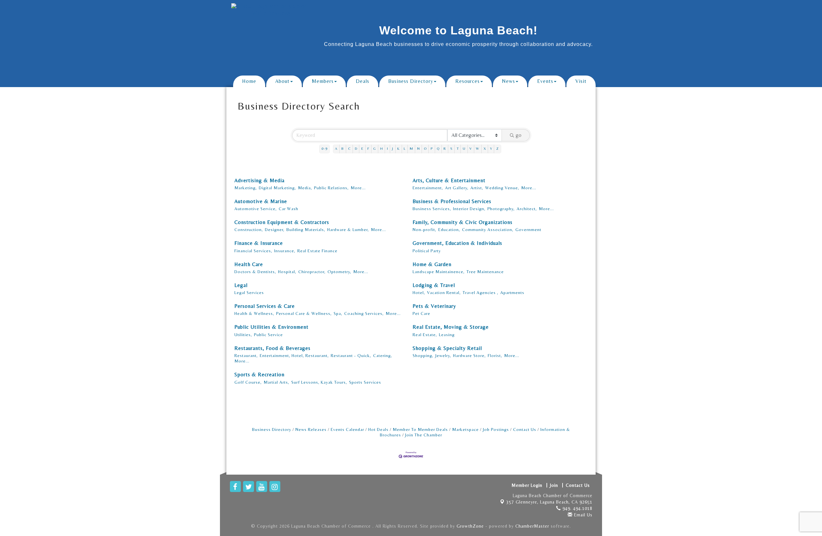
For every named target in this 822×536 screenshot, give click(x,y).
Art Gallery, (456, 187)
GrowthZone (470, 526)
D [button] (356, 149)
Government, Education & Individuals (457, 243)
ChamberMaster (532, 526)
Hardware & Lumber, (348, 229)
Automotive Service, (255, 208)
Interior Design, (469, 208)
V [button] (470, 149)
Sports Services (365, 382)
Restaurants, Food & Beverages (272, 348)
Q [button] (438, 149)
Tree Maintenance (485, 271)
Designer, (274, 229)
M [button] (411, 149)
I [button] (387, 149)
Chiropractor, (312, 271)
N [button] (418, 149)
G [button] (374, 149)
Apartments (512, 292)
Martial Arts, (276, 382)
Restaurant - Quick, (351, 355)
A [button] (336, 149)
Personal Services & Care (264, 306)
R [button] (444, 149)
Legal (241, 285)
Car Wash (288, 208)
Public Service (268, 334)
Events (545, 81)
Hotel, (419, 292)
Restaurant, (246, 355)
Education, (449, 229)
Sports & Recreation (259, 374)
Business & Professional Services (452, 201)
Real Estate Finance (317, 250)
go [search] (518, 135)
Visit (581, 81)
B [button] (342, 149)
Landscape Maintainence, (439, 271)
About (282, 81)
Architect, (527, 208)
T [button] (458, 149)
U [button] (464, 149)
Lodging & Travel (434, 285)
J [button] (392, 149)
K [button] (398, 149)
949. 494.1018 (576, 508)
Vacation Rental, (444, 292)
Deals (362, 81)
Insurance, (284, 250)
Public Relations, (331, 187)
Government (528, 229)
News (508, 81)
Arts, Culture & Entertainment (449, 180)
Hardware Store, (469, 355)
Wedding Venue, (502, 187)
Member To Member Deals (420, 429)
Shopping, (423, 355)
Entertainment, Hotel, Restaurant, (294, 355)
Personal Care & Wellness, (304, 313)
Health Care (248, 264)
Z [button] (497, 149)
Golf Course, (248, 382)
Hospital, (287, 271)
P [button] (432, 149)
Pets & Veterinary (434, 306)
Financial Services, (253, 250)
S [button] (451, 149)
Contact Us (524, 429)
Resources (467, 81)
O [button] (425, 149)
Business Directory (410, 81)
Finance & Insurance (258, 243)
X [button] (485, 149)
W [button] (477, 149)
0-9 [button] (324, 149)
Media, (305, 187)
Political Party (427, 250)
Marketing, (245, 187)
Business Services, (432, 208)
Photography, (501, 208)
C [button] (349, 149)
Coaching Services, (364, 313)
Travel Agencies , (480, 292)
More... (358, 187)
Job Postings (496, 429)
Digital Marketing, (277, 187)
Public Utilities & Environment (271, 327)
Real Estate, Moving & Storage (451, 327)
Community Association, (487, 229)
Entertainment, (428, 187)
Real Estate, (425, 334)
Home (249, 81)
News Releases (311, 429)
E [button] (362, 149)
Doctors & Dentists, (255, 271)
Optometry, (339, 271)
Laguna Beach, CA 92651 (549, 502)
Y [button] (491, 149)
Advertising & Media (259, 180)
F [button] (368, 149)
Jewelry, (443, 355)
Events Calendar (347, 429)
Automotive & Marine (260, 201)
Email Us (582, 514)
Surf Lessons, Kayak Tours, (319, 382)
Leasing (447, 334)
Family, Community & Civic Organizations (462, 222)
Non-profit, (424, 229)
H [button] (381, 149)
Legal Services (249, 292)
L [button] (405, 149)
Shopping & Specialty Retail (447, 348)
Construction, (248, 229)
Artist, (476, 187)
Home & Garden (432, 264)
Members (323, 81)
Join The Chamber (423, 434)
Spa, (338, 313)
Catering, (382, 355)
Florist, (495, 355)
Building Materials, (305, 229)
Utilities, (243, 334)
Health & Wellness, (254, 313)
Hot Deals (378, 429)
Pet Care (421, 313)
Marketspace (465, 429)
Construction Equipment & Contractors (281, 222)
